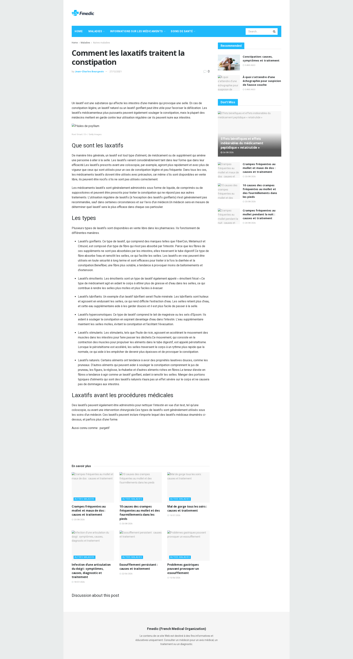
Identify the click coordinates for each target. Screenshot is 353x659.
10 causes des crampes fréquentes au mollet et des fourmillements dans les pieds (140, 512)
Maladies (95, 31)
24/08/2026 (250, 223)
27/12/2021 (116, 71)
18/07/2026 (79, 582)
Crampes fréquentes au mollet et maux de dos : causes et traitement (89, 510)
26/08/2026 (227, 152)
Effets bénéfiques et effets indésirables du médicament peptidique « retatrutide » (242, 143)
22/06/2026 (126, 574)
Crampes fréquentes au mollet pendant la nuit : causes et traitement (259, 214)
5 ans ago (249, 65)
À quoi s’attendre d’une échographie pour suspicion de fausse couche (262, 80)
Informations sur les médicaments (136, 31)
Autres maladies (101, 42)
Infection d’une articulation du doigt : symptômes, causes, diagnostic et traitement (91, 571)
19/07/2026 (174, 515)
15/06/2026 (174, 578)
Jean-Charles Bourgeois (89, 71)
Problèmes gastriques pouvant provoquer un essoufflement (183, 569)
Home (79, 31)
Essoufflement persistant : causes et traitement (139, 567)
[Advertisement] (214, 12)
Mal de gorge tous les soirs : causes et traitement (187, 508)
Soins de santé (182, 31)
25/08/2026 (79, 519)
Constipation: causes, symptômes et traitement (261, 58)
